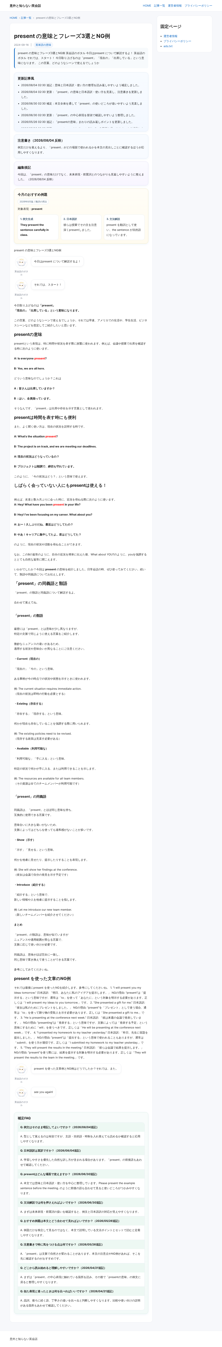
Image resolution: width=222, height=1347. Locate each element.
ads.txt (168, 46)
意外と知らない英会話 (25, 5)
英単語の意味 (43, 44)
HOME (147, 5)
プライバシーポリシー (198, 5)
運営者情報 (175, 5)
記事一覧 (159, 5)
